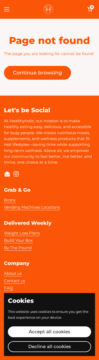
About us (13, 273)
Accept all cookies (49, 331)
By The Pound (18, 247)
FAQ (8, 288)
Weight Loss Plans (22, 233)
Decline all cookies (49, 346)
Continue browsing (37, 72)
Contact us (14, 280)
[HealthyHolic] (48, 9)
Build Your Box (18, 240)
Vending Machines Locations (32, 207)
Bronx (10, 200)
